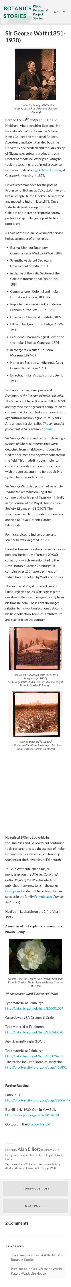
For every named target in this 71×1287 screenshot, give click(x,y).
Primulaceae (43, 896)
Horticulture (37, 1155)
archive (18, 1164)
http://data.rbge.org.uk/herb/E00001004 (34, 1008)
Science (24, 1155)
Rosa (30, 1168)
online (48, 429)
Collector (31, 1164)
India (10, 1168)
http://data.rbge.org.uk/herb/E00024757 (34, 1056)
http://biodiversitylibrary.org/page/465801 (36, 1067)
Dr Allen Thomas (49, 170)
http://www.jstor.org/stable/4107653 (32, 1115)
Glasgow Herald (38, 1124)
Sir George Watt (46, 1168)
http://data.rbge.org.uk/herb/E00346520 (34, 1032)
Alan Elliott (29, 1149)
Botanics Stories (18, 12)
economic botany (50, 1164)
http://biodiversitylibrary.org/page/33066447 (37, 1100)
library (20, 1168)
